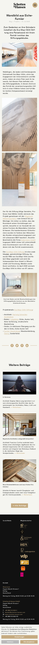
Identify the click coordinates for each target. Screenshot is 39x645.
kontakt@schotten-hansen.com (15, 612)
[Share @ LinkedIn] (27, 345)
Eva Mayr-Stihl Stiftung (15, 252)
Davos (6, 333)
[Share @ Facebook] (12, 345)
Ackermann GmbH (28, 240)
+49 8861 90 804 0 (11, 610)
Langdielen (14, 319)
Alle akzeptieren (29, 642)
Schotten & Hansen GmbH (11, 601)
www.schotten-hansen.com (14, 614)
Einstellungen (19, 637)
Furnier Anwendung (12, 331)
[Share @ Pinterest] (22, 345)
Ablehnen (10, 642)
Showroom (6, 587)
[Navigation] (34, 5)
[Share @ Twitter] (17, 345)
